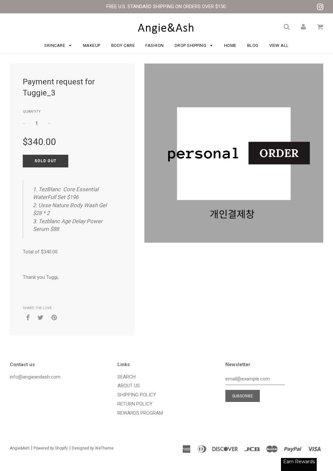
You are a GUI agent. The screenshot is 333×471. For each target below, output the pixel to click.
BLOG (253, 45)
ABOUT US (128, 386)
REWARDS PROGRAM (140, 413)
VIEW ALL (279, 45)
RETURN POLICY (135, 404)
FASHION (154, 45)
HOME (230, 45)
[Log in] (303, 27)
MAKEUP (91, 45)
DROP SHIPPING (191, 45)
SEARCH (126, 377)
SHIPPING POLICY (136, 395)
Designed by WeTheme (92, 448)
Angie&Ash (20, 448)
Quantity (32, 111)
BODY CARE (123, 45)
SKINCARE (55, 45)
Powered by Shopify (50, 448)
